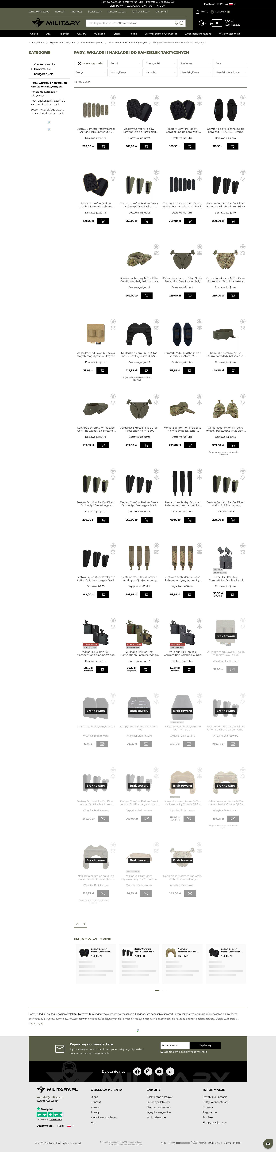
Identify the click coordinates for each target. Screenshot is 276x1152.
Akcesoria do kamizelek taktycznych (128, 42)
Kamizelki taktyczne (92, 42)
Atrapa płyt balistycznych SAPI (96, 726)
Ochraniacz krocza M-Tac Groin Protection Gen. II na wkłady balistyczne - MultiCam (225, 280)
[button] (113, 97)
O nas (94, 1096)
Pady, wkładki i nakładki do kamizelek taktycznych (49, 84)
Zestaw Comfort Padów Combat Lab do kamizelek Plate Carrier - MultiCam (95, 205)
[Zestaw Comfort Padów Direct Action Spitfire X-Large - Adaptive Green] (96, 483)
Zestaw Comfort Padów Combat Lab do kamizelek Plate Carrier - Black (139, 130)
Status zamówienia (159, 1107)
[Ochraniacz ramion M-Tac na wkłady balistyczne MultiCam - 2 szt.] (226, 408)
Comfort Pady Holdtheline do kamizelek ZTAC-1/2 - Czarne (225, 130)
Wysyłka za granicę (159, 1112)
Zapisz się (205, 1045)
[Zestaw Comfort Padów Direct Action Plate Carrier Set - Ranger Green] (96, 110)
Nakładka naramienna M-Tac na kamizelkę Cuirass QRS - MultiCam (226, 803)
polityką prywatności (195, 1051)
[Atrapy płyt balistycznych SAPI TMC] (139, 707)
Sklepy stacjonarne (215, 1122)
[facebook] (137, 1071)
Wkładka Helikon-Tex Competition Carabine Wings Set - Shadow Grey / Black (95, 653)
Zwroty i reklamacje (215, 1096)
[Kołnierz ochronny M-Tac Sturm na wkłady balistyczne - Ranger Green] (226, 334)
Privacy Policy (114, 1144)
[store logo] (56, 23)
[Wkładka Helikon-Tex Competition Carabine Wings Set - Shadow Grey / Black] (96, 632)
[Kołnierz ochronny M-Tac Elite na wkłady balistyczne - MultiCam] (182, 408)
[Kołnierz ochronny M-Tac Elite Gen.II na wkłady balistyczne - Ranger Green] (96, 408)
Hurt (94, 1122)
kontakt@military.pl (50, 1097)
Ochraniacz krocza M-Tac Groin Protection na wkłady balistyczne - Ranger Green (139, 429)
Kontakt (96, 1102)
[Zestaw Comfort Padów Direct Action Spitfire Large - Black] (139, 483)
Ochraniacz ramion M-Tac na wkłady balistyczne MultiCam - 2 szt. (225, 429)
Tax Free (208, 1117)
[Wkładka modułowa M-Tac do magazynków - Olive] (226, 632)
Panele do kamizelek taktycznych (44, 93)
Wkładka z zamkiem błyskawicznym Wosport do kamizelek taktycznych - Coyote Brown (139, 877)
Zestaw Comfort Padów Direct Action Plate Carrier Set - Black (182, 205)
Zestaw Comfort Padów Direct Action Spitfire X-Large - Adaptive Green (96, 504)
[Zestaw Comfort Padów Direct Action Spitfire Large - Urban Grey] (139, 782)
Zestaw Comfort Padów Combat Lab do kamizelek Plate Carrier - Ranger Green (182, 130)
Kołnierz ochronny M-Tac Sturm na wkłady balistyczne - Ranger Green (226, 354)
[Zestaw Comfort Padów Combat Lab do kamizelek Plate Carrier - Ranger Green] (182, 110)
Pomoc (95, 1107)
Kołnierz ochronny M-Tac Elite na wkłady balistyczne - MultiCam (182, 429)
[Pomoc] (201, 24)
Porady (95, 1112)
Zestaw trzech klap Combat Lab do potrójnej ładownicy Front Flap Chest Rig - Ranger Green (139, 579)
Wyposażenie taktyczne (62, 42)
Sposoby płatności (158, 1102)
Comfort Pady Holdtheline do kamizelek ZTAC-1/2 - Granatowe (182, 354)
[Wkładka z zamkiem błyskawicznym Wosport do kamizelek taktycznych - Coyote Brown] (139, 857)
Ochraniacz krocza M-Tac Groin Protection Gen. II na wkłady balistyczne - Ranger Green (182, 280)
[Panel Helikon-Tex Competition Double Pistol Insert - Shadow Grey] (226, 558)
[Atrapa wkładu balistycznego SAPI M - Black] (182, 707)
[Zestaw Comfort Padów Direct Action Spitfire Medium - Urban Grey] (96, 782)
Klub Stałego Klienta (104, 1117)
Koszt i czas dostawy (159, 1096)
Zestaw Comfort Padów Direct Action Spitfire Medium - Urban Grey (96, 803)
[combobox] (136, 23)
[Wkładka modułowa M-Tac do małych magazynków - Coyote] (96, 334)
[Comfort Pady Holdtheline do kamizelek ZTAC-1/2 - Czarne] (226, 110)
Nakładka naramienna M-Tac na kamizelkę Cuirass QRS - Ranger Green (96, 877)
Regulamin (210, 1112)
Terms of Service (130, 1144)
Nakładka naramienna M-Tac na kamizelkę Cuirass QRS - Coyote (182, 803)
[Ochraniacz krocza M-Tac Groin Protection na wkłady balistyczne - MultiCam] (182, 857)
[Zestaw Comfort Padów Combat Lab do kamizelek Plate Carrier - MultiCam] (96, 184)
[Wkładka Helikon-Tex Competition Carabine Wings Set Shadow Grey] (182, 632)
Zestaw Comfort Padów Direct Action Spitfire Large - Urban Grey (139, 803)
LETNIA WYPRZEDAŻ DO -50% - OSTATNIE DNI (138, 5)
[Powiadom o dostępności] (232, 669)
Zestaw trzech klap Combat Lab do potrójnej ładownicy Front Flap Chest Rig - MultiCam (182, 579)
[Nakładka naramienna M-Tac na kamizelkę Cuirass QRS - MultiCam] (226, 782)
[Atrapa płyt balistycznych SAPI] (96, 707)
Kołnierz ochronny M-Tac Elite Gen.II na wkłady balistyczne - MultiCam (139, 280)
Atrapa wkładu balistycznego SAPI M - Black (182, 728)
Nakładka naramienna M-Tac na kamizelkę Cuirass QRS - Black (139, 354)
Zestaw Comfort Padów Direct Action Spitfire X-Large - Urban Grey (225, 728)
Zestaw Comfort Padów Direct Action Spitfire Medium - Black (225, 205)
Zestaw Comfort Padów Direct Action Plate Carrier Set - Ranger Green (96, 130)
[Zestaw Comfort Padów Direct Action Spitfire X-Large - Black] (96, 558)
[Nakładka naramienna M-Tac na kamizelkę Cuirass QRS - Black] (139, 334)
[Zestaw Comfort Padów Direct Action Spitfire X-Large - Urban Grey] (226, 707)
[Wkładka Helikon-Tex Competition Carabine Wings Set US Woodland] (139, 632)
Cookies (208, 1107)
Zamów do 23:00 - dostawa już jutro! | (123, 1)
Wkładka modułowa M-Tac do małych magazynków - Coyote (96, 354)
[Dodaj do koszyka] (103, 146)
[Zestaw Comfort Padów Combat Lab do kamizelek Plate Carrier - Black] (139, 110)
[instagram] (148, 1071)
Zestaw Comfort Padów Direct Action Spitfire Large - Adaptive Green (226, 504)
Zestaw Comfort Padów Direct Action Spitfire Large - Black (139, 504)
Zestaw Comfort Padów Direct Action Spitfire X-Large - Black (96, 579)
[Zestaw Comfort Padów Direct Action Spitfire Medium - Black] (226, 184)
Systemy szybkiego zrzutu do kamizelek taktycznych (47, 111)
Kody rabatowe (156, 1117)
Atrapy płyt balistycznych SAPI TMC (139, 728)
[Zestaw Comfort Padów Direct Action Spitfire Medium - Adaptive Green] (139, 184)
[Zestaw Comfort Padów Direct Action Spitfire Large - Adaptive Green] (226, 483)
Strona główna (36, 42)
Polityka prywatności (216, 1102)
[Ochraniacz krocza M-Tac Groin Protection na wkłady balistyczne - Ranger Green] (139, 408)
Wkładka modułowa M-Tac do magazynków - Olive (226, 653)
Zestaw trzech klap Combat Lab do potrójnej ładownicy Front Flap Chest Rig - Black (182, 504)
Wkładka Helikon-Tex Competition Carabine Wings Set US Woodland (139, 653)
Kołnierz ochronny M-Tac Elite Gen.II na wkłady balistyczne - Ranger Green (96, 429)
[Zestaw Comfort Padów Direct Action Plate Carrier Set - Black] (182, 184)
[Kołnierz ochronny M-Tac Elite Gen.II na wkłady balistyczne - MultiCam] (139, 259)
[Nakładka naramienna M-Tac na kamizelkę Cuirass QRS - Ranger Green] (96, 857)
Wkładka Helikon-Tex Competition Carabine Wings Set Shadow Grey (182, 653)
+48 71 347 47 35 (47, 1101)
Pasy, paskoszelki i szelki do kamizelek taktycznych (48, 102)
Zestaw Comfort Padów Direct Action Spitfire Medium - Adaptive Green (139, 205)
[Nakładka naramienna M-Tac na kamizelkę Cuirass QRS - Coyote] (182, 782)
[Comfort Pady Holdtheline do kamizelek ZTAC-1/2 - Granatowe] (182, 334)
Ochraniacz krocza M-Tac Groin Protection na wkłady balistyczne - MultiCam (182, 877)
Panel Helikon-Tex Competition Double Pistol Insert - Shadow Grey (226, 579)
